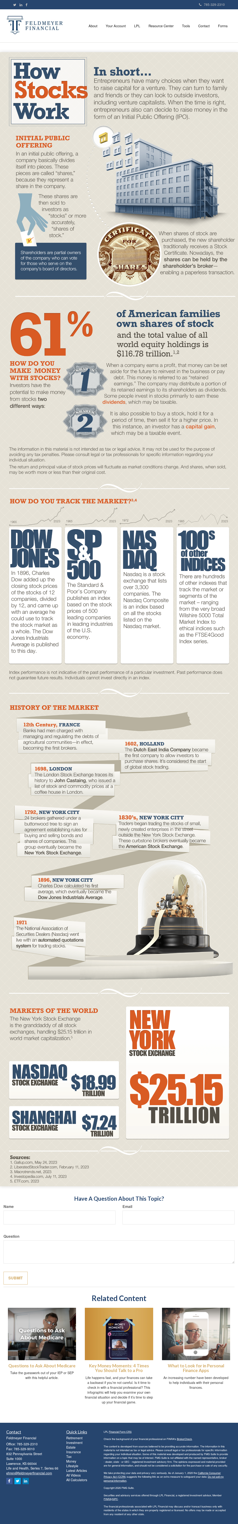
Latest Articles (76, 1470)
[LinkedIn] (21, 4)
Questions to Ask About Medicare (42, 1365)
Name (8, 1206)
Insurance (73, 1452)
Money (71, 1461)
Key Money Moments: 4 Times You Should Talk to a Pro (119, 1368)
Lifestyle (72, 1465)
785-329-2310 (214, 4)
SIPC (115, 1499)
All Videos (73, 1475)
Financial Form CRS (120, 1431)
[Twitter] (14, 4)
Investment (74, 1442)
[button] (93, 26)
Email (127, 1206)
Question (11, 1236)
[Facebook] (26, 4)
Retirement (74, 1438)
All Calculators (76, 1479)
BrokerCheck (184, 1439)
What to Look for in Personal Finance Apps (196, 1368)
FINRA (107, 1499)
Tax (69, 1456)
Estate (71, 1447)
